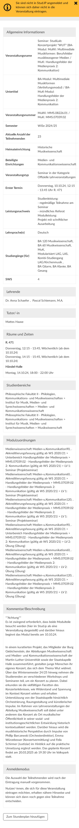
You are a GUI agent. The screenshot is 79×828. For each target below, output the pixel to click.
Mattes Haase (14, 322)
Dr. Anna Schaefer (17, 300)
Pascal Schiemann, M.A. (47, 300)
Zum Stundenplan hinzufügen (25, 816)
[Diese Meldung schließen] (76, 3)
